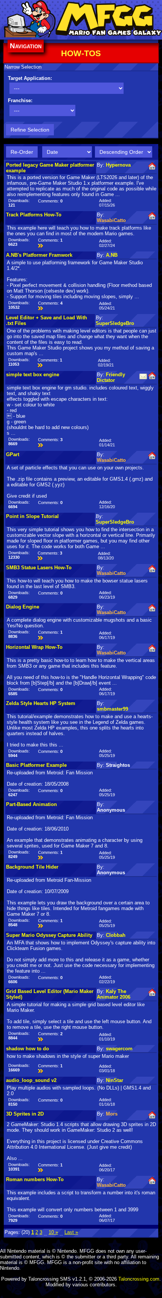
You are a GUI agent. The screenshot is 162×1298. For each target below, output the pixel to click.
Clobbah (115, 935)
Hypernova (118, 165)
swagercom (119, 1048)
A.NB (112, 255)
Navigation (25, 46)
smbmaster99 (112, 709)
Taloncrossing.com (138, 1279)
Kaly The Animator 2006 (113, 994)
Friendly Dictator (111, 377)
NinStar (114, 1080)
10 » (53, 1232)
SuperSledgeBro (115, 323)
